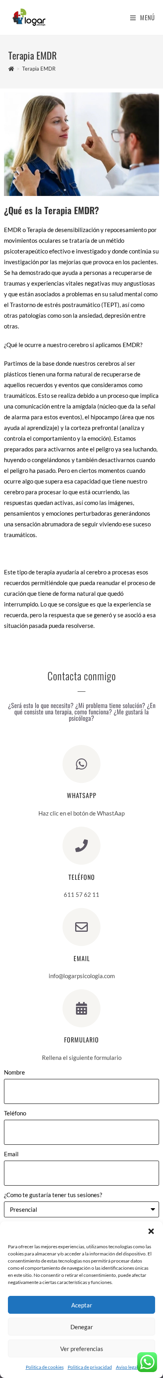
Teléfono (15, 1113)
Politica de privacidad (90, 1367)
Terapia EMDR (38, 68)
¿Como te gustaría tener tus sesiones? (53, 1194)
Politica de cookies (45, 1367)
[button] (151, 1231)
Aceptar (81, 1305)
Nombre (14, 1072)
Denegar (81, 1326)
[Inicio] (11, 68)
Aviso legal (127, 1367)
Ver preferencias (81, 1348)
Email (11, 1153)
